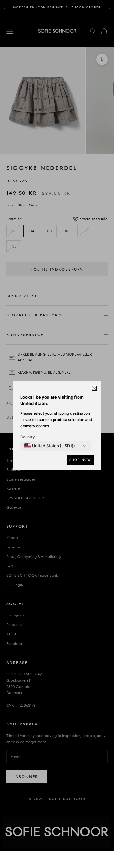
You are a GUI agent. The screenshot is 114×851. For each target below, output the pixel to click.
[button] (94, 388)
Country (27, 436)
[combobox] (49, 446)
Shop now (80, 460)
